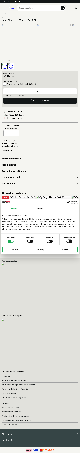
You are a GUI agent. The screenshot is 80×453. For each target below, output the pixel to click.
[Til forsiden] (11, 8)
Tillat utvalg (40, 249)
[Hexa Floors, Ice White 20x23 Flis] (4, 66)
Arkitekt (17, 2)
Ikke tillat (14, 249)
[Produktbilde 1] (18, 41)
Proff (10, 2)
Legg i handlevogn (42, 100)
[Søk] (63, 8)
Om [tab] (66, 208)
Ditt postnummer (10, 129)
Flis (5, 13)
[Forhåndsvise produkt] (35, 84)
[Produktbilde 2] (54, 41)
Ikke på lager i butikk (14, 118)
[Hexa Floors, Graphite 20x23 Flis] (11, 66)
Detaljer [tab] (40, 208)
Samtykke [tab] (14, 208)
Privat (4, 2)
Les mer (22, 115)
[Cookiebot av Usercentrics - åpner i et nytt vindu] (68, 202)
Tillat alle (65, 249)
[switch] (30, 241)
